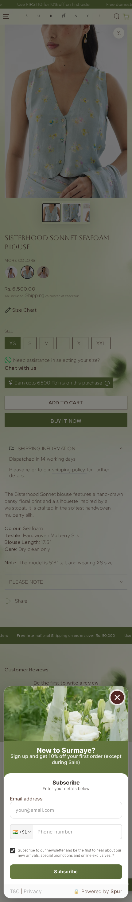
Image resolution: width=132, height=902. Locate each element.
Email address (26, 799)
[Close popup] (117, 697)
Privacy (33, 891)
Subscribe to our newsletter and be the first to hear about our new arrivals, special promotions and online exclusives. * (69, 853)
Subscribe (66, 871)
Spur (116, 891)
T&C (15, 891)
